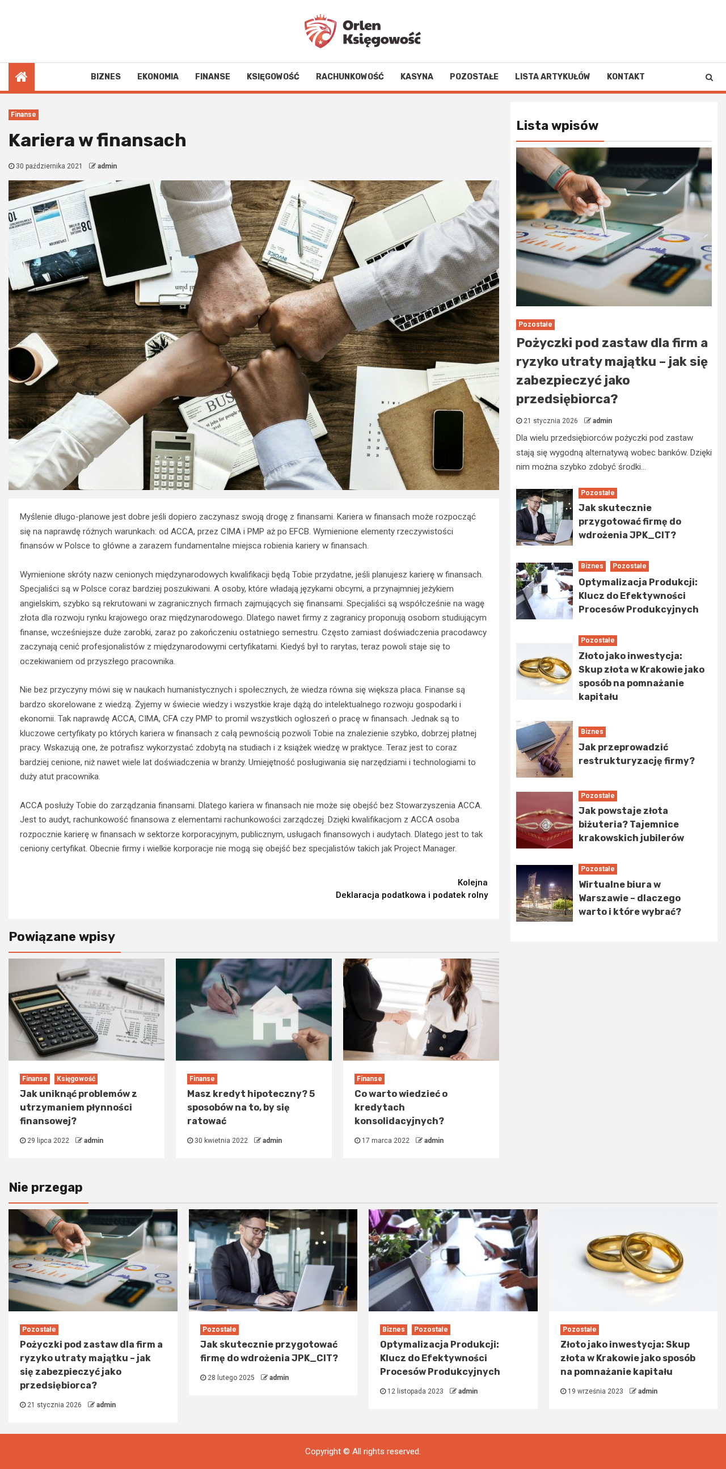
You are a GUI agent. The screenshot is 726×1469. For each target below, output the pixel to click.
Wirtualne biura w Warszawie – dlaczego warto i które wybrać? (630, 898)
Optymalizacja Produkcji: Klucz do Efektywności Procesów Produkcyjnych (639, 596)
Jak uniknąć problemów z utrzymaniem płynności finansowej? (78, 1107)
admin (107, 166)
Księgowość (273, 77)
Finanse (212, 77)
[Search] (709, 77)
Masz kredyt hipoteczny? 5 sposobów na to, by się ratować (251, 1107)
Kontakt (626, 77)
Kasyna (416, 77)
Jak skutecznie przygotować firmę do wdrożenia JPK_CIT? (630, 522)
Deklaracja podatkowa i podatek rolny (412, 889)
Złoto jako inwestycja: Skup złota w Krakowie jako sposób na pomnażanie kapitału (627, 1358)
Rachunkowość (350, 77)
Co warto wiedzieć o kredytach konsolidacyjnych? (401, 1107)
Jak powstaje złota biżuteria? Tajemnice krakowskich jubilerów (631, 824)
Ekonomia (158, 77)
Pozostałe (474, 77)
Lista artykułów (552, 77)
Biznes (106, 77)
